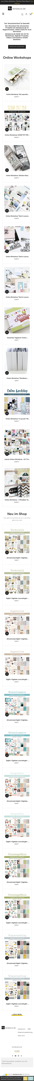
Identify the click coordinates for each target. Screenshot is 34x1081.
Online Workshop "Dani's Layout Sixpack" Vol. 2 (17, 257)
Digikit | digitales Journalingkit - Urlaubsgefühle (17, 923)
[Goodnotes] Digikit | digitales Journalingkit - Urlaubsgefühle (17, 882)
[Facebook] (12, 1056)
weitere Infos (31, 1078)
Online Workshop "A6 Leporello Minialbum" (17, 94)
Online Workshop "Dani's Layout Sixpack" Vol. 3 (17, 216)
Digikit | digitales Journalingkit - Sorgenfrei (17, 842)
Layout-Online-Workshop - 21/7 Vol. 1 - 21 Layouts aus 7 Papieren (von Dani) (17, 459)
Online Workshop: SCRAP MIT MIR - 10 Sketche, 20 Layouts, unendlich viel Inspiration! (17, 135)
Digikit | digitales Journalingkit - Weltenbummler (17, 761)
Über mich (21, 1035)
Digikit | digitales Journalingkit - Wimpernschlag (17, 1004)
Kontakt (17, 1051)
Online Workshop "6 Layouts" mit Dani (17, 419)
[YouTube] (15, 1056)
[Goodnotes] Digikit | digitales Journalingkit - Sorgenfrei (17, 801)
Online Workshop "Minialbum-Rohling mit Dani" (17, 378)
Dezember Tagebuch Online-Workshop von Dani (17, 338)
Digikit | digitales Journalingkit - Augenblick (17, 680)
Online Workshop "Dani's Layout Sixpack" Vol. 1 (17, 297)
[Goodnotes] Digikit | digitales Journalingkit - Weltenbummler (17, 720)
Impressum (21, 1029)
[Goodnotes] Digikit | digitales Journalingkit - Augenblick (17, 639)
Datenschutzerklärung (25, 1032)
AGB (29, 1029)
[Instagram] (21, 1056)
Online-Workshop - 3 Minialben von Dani (17, 500)
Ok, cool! (25, 1078)
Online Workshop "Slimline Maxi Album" (17, 176)
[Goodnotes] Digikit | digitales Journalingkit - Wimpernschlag (17, 963)
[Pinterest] (18, 1056)
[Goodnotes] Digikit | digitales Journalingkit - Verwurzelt (17, 558)
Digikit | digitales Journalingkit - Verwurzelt (17, 598)
